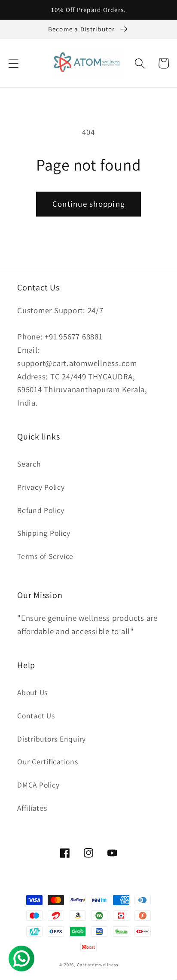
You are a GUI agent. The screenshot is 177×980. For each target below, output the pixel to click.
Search (29, 464)
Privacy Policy (41, 487)
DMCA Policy (38, 785)
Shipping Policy (43, 533)
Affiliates (32, 808)
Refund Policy (40, 510)
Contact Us (36, 715)
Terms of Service (45, 556)
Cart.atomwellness (97, 965)
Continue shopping (88, 203)
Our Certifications (47, 761)
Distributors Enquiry (51, 739)
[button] (13, 63)
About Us (32, 692)
